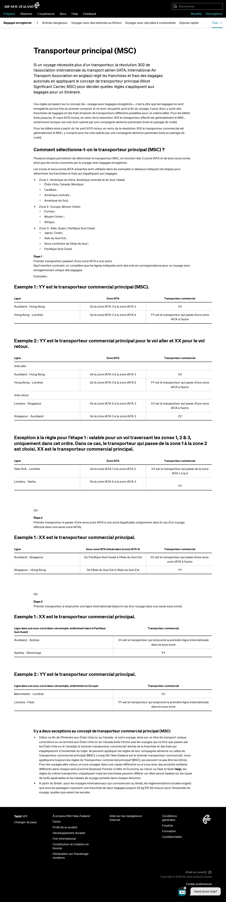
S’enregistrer (214, 14)
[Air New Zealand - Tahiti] (22, 5)
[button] (199, 891)
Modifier (196, 14)
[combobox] (197, 6)
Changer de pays (25, 822)
